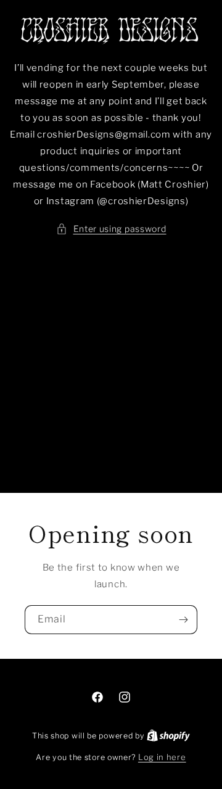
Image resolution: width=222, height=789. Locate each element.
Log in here (162, 757)
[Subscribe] (183, 619)
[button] (111, 228)
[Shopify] (168, 735)
